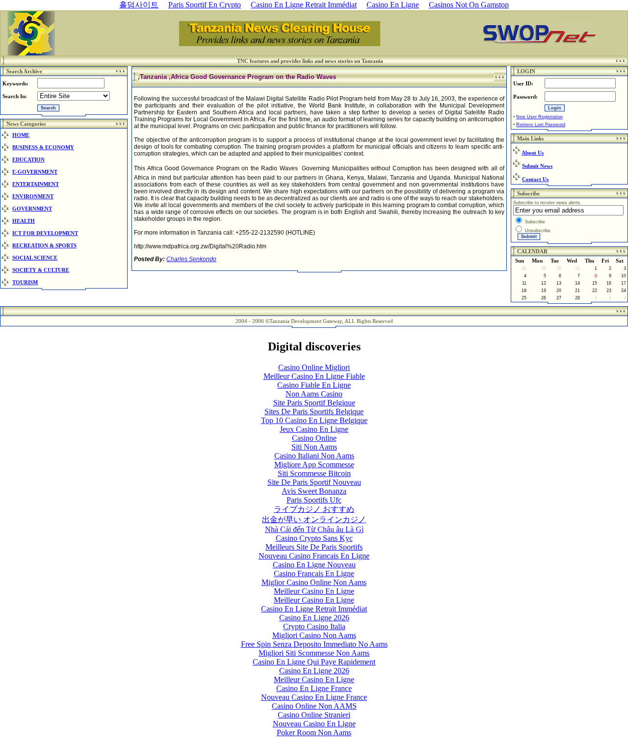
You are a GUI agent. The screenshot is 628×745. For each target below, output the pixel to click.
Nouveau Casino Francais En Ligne (314, 556)
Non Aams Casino (314, 394)
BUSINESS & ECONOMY (43, 147)
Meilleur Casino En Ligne (314, 591)
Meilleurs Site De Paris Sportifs (314, 547)
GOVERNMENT (32, 209)
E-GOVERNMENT (34, 172)
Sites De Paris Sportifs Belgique (314, 411)
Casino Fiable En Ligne (314, 385)
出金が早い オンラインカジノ (314, 519)
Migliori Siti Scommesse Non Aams (314, 653)
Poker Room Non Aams (314, 732)
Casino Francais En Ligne (314, 573)
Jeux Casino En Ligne (314, 429)
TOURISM (25, 282)
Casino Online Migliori (314, 367)
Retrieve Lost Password (540, 124)
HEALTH (23, 221)
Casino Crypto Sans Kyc (314, 538)
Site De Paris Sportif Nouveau (314, 482)
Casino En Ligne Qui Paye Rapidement (314, 662)
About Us (533, 153)
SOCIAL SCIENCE (34, 258)
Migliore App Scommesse (314, 464)
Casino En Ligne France (314, 688)
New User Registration (539, 116)
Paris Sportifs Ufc (314, 500)
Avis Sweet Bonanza (314, 491)
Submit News (537, 166)
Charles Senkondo (191, 259)
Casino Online (314, 438)
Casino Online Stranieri (314, 715)
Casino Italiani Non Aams (314, 456)
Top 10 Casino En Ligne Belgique (314, 420)
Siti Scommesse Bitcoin (314, 473)
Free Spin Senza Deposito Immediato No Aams (314, 644)
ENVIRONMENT (32, 196)
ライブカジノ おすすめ (314, 509)
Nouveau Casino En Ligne (314, 723)
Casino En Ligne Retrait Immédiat (314, 609)
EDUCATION (28, 159)
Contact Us (535, 179)
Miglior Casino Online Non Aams (314, 582)
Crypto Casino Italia (314, 626)
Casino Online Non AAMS (314, 706)
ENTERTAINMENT (35, 184)
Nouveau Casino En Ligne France (314, 697)
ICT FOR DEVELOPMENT (45, 233)
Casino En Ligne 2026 (314, 617)
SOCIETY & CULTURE (40, 270)
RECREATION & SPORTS (44, 245)
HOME (20, 135)
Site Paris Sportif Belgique (314, 403)
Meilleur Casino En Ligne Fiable (314, 376)
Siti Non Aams (314, 447)
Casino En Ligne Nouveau (314, 564)
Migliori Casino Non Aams (314, 635)
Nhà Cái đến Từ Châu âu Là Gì (314, 529)
